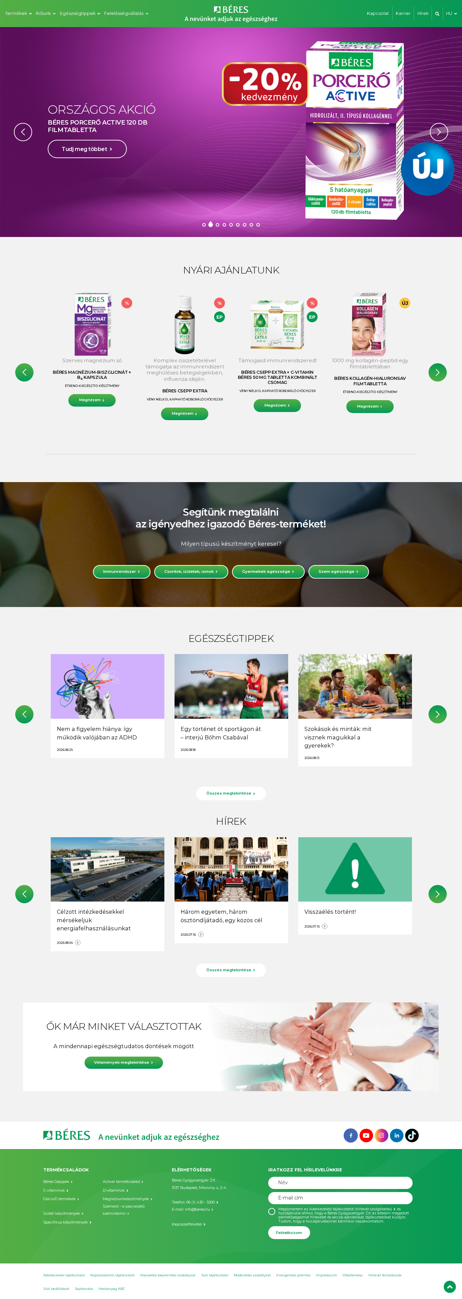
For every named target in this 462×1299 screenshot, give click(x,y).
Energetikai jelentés (293, 1275)
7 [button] (244, 224)
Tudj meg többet (84, 160)
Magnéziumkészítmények (126, 1199)
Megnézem (90, 400)
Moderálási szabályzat (252, 1275)
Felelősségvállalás (123, 13)
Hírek (423, 13)
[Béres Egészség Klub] (351, 1134)
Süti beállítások (56, 1288)
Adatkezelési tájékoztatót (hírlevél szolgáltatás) (350, 1209)
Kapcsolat (378, 13)
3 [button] (217, 224)
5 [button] (231, 224)
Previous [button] (23, 132)
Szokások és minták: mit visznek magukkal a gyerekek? (338, 737)
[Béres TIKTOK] (412, 1134)
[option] (231, 132)
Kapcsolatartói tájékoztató (112, 1275)
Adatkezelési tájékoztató (64, 1275)
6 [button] (237, 224)
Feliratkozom (289, 1232)
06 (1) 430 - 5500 (200, 1202)
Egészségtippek (77, 13)
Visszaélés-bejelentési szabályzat (167, 1275)
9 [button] (258, 224)
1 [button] (204, 224)
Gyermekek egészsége (266, 571)
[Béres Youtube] (366, 1134)
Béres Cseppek (56, 1181)
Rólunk (43, 13)
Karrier (403, 13)
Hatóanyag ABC (111, 1288)
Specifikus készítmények (65, 1222)
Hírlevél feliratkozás (384, 1275)
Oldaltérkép (353, 1275)
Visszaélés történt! (330, 911)
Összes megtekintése (228, 793)
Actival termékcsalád (121, 1181)
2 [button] (210, 224)
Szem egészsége (336, 571)
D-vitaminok (114, 1190)
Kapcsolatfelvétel (187, 1224)
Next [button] (439, 132)
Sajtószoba (84, 1288)
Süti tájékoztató (214, 1275)
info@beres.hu (197, 1209)
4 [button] (224, 224)
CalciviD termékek (59, 1199)
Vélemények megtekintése (121, 1062)
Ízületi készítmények (61, 1213)
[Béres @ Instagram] (381, 1134)
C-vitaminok (54, 1190)
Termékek (16, 13)
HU (449, 13)
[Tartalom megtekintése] (107, 686)
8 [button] (251, 224)
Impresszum (326, 1275)
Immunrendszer (119, 571)
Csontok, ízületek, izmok (189, 571)
